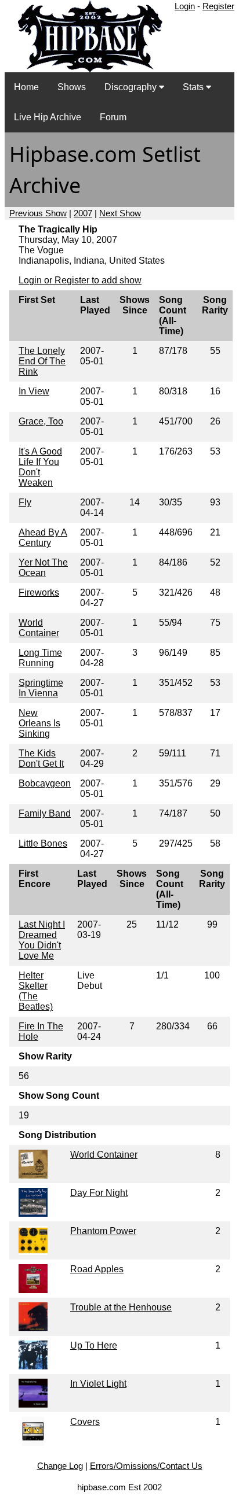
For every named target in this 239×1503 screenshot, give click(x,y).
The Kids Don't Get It (41, 758)
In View (34, 391)
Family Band (45, 813)
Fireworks (39, 592)
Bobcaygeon (45, 783)
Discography (131, 87)
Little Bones (43, 843)
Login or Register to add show (80, 280)
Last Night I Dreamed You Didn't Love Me (42, 940)
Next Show (120, 213)
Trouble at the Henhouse (121, 1307)
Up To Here (93, 1345)
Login (185, 6)
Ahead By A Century (43, 537)
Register (218, 6)
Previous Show (38, 213)
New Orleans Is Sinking (39, 723)
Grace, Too (41, 421)
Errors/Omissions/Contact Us (146, 1466)
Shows (71, 87)
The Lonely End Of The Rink (42, 361)
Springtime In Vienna (41, 688)
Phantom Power (103, 1231)
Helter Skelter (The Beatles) (36, 990)
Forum (113, 117)
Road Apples (97, 1269)
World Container (39, 628)
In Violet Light (98, 1383)
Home (26, 87)
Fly (25, 502)
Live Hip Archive (47, 117)
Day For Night (99, 1193)
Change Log (60, 1466)
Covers (85, 1422)
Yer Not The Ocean (43, 567)
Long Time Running (40, 658)
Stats (194, 87)
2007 (83, 213)
